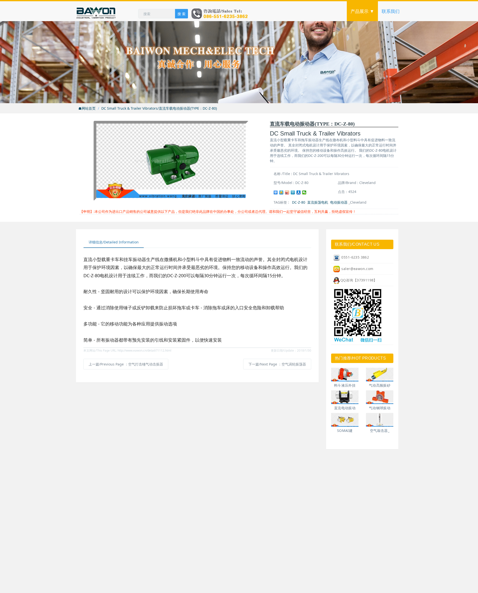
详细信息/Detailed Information (114, 242)
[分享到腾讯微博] (293, 192)
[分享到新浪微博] (287, 192)
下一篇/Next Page (277, 364)
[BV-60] (379, 397)
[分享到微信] (304, 192)
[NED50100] (344, 397)
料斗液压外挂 (345, 385)
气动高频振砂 (380, 385)
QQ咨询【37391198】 (358, 280)
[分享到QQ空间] (281, 192)
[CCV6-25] (344, 374)
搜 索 (181, 13)
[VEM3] (344, 420)
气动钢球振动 (380, 408)
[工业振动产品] (107, 11)
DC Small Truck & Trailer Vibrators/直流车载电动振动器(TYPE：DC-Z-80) (159, 108)
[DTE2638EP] (379, 374)
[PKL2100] (379, 420)
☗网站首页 (87, 108)
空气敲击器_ (380, 430)
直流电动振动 (345, 408)
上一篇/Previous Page (126, 364)
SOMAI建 (345, 430)
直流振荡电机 (317, 202)
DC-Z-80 (298, 202)
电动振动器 (339, 202)
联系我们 (391, 11)
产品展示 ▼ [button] (362, 11)
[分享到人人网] (299, 192)
